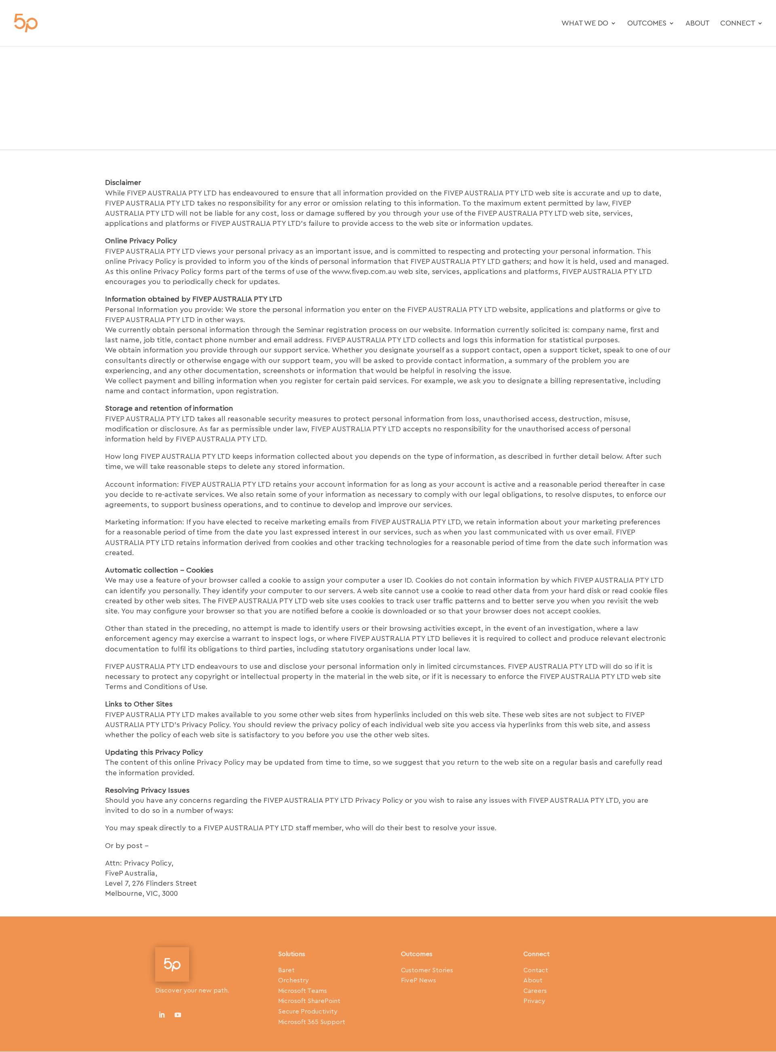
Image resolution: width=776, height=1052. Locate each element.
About (697, 23)
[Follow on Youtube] (177, 1014)
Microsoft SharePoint (309, 1001)
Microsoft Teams (302, 991)
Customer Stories (427, 970)
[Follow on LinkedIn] (161, 1014)
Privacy (534, 1001)
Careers (535, 991)
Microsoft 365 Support (311, 1022)
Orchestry (293, 980)
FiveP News (418, 980)
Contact (535, 970)
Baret (286, 970)
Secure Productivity (307, 1011)
